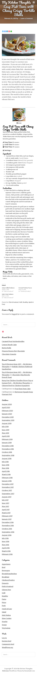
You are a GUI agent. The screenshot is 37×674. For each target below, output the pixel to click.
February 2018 (7, 478)
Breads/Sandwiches (9, 574)
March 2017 (6, 513)
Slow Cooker (6, 618)
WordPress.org (7, 647)
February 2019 (7, 439)
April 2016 (6, 548)
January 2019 (7, 443)
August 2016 (6, 535)
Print (19, 123)
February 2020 (7, 411)
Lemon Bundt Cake (9, 345)
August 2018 (6, 459)
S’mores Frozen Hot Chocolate (13, 351)
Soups (4, 625)
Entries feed (6, 641)
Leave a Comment (26, 18)
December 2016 (8, 522)
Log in (4, 638)
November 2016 (8, 526)
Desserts (5, 583)
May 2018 (5, 468)
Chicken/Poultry (8, 580)
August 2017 (6, 497)
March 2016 (6, 551)
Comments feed (8, 644)
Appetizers (6, 564)
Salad (4, 612)
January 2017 (7, 519)
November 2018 (8, 449)
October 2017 (7, 490)
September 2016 (8, 532)
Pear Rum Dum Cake (23, 389)
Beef (3, 567)
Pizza (4, 602)
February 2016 (7, 554)
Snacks (4, 622)
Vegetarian (6, 628)
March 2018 (6, 474)
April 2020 (6, 407)
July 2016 (5, 538)
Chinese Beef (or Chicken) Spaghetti (16, 386)
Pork (4, 606)
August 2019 (6, 423)
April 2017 (6, 510)
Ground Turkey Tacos (25, 288)
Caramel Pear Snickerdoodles (13, 341)
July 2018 (5, 462)
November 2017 (8, 487)
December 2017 (8, 484)
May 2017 (5, 506)
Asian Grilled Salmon (8, 288)
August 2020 (7, 404)
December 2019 (8, 417)
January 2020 (7, 414)
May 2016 (5, 545)
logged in (15, 314)
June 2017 (5, 503)
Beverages (6, 571)
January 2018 (7, 481)
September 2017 (8, 494)
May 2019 (5, 433)
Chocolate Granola (9, 354)
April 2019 (6, 436)
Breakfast (5, 577)
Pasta (4, 599)
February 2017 (7, 516)
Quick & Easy (7, 609)
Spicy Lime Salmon (7, 294)
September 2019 (8, 420)
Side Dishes (6, 615)
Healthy (25, 302)
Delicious (5, 671)
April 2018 (6, 471)
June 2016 (5, 541)
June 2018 (5, 465)
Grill (20, 302)
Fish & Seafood (13, 302)
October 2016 (7, 529)
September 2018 (8, 455)
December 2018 (8, 446)
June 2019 (5, 430)
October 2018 (7, 452)
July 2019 (5, 427)
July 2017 (5, 500)
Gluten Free (6, 590)
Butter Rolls (6, 348)
